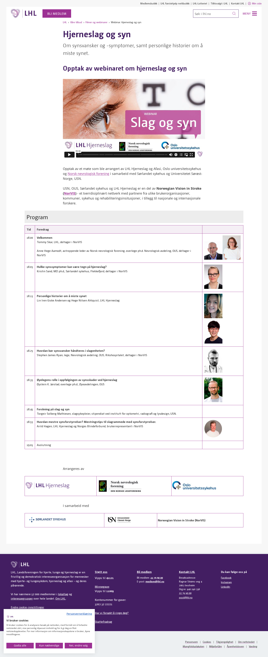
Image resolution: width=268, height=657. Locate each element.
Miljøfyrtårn (215, 646)
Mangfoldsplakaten (193, 646)
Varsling (253, 646)
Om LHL (60, 598)
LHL (65, 22)
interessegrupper (22, 598)
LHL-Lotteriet (200, 3)
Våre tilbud (76, 22)
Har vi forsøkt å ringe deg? (112, 613)
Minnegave (102, 586)
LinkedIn (225, 586)
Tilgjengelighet (224, 641)
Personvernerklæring (79, 613)
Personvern (191, 641)
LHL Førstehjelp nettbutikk (175, 3)
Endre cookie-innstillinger (27, 607)
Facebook (226, 577)
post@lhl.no (186, 597)
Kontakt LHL (237, 3)
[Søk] (234, 13)
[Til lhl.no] (24, 13)
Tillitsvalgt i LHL (219, 3)
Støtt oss (101, 571)
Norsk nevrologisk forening (88, 173)
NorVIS (69, 193)
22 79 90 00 (156, 577)
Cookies (207, 641)
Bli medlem (56, 13)
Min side (257, 3)
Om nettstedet (246, 641)
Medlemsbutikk (148, 3)
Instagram (226, 582)
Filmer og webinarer (96, 22)
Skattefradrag (103, 621)
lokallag (63, 594)
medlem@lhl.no (154, 581)
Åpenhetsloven (235, 646)
